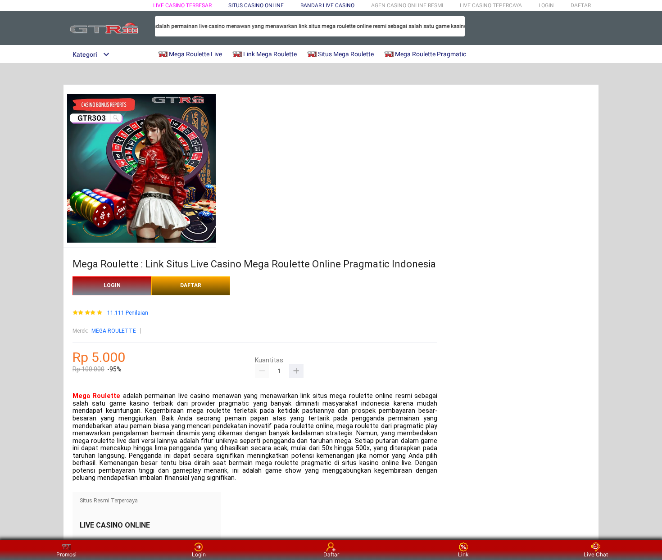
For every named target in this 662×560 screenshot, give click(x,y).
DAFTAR (581, 5)
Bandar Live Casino (327, 5)
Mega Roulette (96, 396)
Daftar (331, 554)
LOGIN (546, 5)
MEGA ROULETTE (113, 331)
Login (199, 554)
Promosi (66, 554)
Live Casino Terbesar (182, 5)
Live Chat (596, 554)
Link (463, 554)
